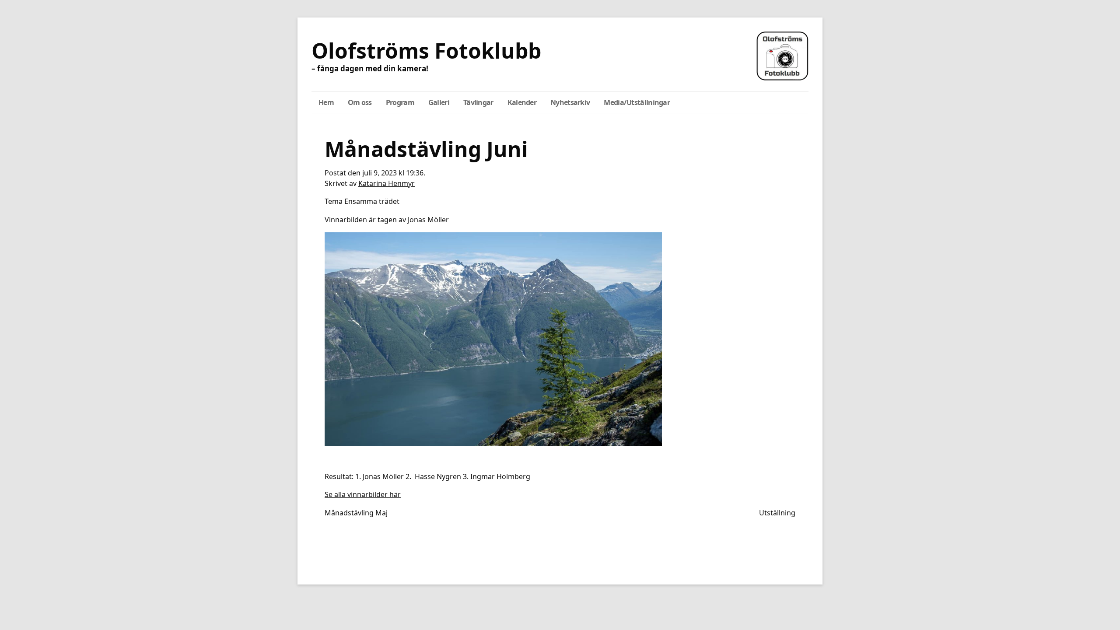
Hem (326, 102)
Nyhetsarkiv (570, 102)
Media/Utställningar (637, 102)
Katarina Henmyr (386, 183)
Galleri (438, 102)
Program (400, 102)
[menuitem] (326, 102)
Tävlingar (478, 102)
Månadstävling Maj (356, 513)
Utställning (777, 513)
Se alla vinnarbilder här (363, 494)
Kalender (522, 102)
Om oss (360, 102)
